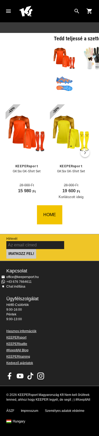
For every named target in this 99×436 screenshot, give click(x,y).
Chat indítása (15, 286)
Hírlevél (11, 239)
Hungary (19, 421)
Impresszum (29, 411)
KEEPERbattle (16, 344)
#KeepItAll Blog (17, 350)
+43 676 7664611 (19, 282)
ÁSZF (10, 411)
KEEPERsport (16, 337)
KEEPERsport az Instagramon (40, 376)
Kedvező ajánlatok (19, 363)
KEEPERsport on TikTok (30, 376)
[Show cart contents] (89, 11)
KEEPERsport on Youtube (20, 376)
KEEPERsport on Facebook (9, 376)
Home (45, 11)
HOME (49, 214)
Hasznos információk (21, 331)
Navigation (8, 11)
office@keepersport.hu (22, 277)
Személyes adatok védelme (64, 411)
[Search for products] (77, 11)
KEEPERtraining (18, 356)
